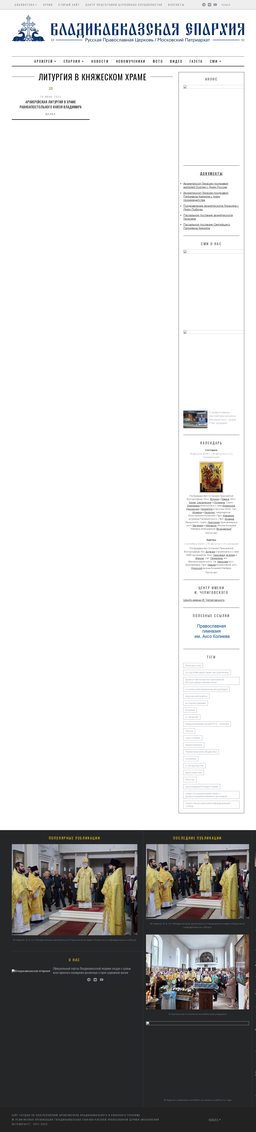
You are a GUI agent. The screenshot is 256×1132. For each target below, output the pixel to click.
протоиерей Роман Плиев (201, 786)
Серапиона (204, 502)
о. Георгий (191, 717)
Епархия (72, 61)
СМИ (214, 61)
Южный (190, 710)
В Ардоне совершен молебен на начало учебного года (197, 1099)
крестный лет (193, 772)
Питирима (216, 558)
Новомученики (131, 61)
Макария (228, 515)
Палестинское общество (201, 751)
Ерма (192, 502)
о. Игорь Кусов (194, 765)
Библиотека (24, 5)
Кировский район (196, 696)
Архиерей (43, 61)
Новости (100, 61)
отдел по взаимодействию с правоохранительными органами (206, 795)
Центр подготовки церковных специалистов (123, 5)
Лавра (225, 499)
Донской (196, 568)
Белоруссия (193, 665)
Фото (158, 61)
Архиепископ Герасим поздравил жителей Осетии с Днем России (205, 185)
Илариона (228, 505)
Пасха (189, 731)
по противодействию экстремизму (207, 672)
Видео (176, 61)
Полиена (219, 502)
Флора (214, 499)
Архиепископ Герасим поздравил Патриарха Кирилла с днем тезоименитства (205, 196)
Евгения (198, 525)
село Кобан (192, 738)
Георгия (209, 512)
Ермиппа (207, 509)
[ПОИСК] (242, 4)
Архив (48, 5)
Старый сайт (69, 5)
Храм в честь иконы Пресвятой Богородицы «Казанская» (204, 681)
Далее (51, 113)
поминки (190, 758)
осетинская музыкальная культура (206, 689)
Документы (211, 173)
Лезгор (190, 779)
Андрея (210, 551)
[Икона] (211, 493)
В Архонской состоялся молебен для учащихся (197, 1014)
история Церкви (195, 703)
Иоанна (197, 512)
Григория (214, 522)
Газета (196, 61)
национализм (193, 744)
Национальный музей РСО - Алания (207, 723)
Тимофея (219, 555)
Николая (222, 561)
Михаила (211, 525)
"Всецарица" (224, 528)
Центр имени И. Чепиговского (204, 600)
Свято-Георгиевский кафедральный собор (207, 804)
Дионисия (192, 509)
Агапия (230, 555)
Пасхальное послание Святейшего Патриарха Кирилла (206, 226)
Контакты (176, 5)
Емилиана (193, 505)
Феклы (199, 558)
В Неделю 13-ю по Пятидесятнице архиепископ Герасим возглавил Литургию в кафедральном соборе (74, 939)
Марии (212, 564)
